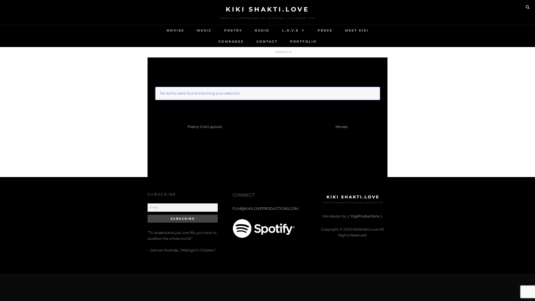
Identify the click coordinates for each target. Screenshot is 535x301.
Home (248, 52)
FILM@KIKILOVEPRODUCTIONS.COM (265, 209)
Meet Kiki (357, 30)
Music (204, 30)
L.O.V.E (290, 30)
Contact (267, 41)
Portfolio (303, 41)
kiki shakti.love (267, 9)
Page (264, 52)
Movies (176, 30)
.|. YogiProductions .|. (364, 216)
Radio (262, 30)
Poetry (233, 30)
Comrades (231, 41)
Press (325, 30)
